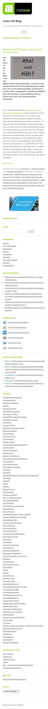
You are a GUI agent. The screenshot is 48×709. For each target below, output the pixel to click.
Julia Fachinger (10, 375)
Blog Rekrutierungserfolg (11, 411)
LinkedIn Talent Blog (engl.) (12, 523)
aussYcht (6, 406)
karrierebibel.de (8, 503)
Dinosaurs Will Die (9, 425)
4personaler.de (8, 654)
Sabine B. (8, 383)
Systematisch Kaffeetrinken (12, 609)
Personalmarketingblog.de (12, 553)
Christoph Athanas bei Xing (17, 327)
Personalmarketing (20, 183)
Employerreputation (10, 431)
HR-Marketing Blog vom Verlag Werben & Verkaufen (21, 475)
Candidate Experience (21, 174)
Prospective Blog (8, 562)
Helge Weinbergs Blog (10, 464)
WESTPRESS (12, 188)
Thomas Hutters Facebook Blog (14, 617)
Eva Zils (11, 177)
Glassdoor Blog (8, 453)
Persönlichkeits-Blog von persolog (14, 556)
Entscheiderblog (8, 439)
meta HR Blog (12, 21)
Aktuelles (10, 171)
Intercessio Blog (8, 492)
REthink (5, 570)
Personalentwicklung (10, 260)
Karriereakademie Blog (10, 500)
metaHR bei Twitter (14, 343)
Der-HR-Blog (7, 422)
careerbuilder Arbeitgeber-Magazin (15, 417)
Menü (24, 32)
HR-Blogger (7, 473)
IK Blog (5, 484)
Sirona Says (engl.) (9, 581)
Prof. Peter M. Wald (15, 185)
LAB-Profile (6, 257)
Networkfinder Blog (9, 528)
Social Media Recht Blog (11, 589)
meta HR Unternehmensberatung (14, 679)
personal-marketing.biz (11, 545)
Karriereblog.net (8, 509)
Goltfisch (18, 177)
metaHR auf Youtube (15, 348)
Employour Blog (8, 434)
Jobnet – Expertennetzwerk (12, 498)
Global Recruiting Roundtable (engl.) (15, 459)
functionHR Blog (8, 448)
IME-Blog (6, 487)
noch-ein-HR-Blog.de (10, 531)
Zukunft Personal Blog (10, 642)
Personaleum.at (8, 548)
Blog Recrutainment (10, 409)
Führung (6, 252)
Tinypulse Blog (8, 620)
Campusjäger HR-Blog (10, 414)
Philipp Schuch (33, 183)
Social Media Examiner (10, 584)
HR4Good (6, 481)
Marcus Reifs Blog (9, 525)
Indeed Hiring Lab (9, 489)
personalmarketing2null (11, 551)
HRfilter (5, 662)
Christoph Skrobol (35, 174)
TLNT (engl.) (7, 623)
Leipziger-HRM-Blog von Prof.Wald (15, 517)
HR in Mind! (7, 470)
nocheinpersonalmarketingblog (14, 534)
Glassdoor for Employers (11, 456)
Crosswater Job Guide (10, 420)
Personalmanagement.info (12, 668)
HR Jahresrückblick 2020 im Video (26, 380)
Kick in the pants (8, 512)
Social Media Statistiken (11, 592)
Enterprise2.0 (7, 249)
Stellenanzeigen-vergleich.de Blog (14, 603)
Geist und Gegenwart (10, 450)
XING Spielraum (8, 637)
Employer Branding (9, 246)
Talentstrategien (8, 265)
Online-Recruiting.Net (10, 537)
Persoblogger (7, 542)
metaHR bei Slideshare (15, 338)
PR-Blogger (6, 559)
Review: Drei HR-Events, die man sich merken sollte (22, 51)
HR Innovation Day (13, 180)
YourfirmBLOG (8, 640)
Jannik (7, 367)
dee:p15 (5, 177)
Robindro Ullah (35, 185)
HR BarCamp (7, 657)
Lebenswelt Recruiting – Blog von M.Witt (17, 514)
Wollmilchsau (7, 634)
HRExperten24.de (9, 659)
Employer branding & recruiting (13, 428)
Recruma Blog (7, 567)
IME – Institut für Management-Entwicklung (18, 665)
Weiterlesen (8, 163)
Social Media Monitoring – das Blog (15, 587)
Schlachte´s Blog (8, 578)
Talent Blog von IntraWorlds (12, 612)
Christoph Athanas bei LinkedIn (18, 332)
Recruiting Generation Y (11, 564)
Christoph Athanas (38, 169)
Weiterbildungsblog (9, 631)
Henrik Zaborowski (28, 177)
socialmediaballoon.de (10, 598)
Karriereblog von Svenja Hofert (13, 506)
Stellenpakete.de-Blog (10, 606)
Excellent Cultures (9, 442)
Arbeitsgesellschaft (9, 400)
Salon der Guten (8, 576)
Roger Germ (9, 380)
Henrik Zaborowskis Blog (11, 467)
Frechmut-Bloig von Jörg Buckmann (15, 445)
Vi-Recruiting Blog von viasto (12, 628)
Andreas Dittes (8, 174)
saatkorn (6, 573)
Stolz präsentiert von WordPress (13, 705)
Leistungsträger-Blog (10, 520)
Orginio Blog (7, 539)
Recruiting (26, 185)
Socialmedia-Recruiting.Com (12, 595)
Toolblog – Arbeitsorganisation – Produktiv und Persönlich (23, 626)
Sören (7, 361)
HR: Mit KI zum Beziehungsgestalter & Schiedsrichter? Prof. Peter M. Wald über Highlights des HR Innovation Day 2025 (23, 296)
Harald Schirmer (8, 461)
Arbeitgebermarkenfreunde (12, 397)
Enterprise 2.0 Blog (9, 436)
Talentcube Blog (8, 615)
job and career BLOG (10, 495)
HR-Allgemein (18, 171)
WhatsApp (20, 188)
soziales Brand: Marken (11, 601)
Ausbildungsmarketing (10, 403)
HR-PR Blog (7, 478)
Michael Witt (34, 180)
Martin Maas (25, 180)
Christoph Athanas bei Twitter (18, 322)
